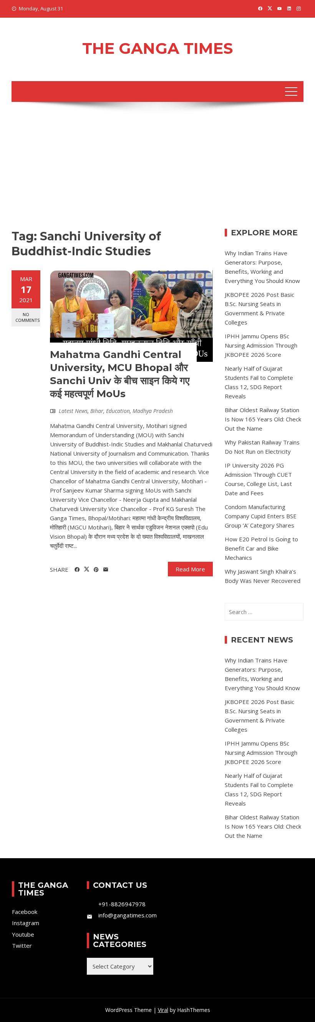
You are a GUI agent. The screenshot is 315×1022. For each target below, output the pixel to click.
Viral (163, 1010)
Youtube (23, 934)
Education (118, 410)
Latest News (73, 410)
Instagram (25, 923)
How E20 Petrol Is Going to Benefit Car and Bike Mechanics (261, 548)
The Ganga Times (157, 48)
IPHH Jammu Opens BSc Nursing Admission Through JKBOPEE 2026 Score (261, 345)
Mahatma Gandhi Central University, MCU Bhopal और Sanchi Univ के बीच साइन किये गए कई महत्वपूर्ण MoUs (119, 373)
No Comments (27, 317)
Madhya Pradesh (153, 410)
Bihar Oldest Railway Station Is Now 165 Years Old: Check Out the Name (263, 419)
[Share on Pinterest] (96, 570)
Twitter (22, 945)
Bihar (96, 410)
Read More (190, 569)
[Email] (106, 570)
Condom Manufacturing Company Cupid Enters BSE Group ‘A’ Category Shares (261, 516)
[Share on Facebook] (77, 570)
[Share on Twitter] (86, 569)
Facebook (24, 911)
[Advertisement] (157, 171)
